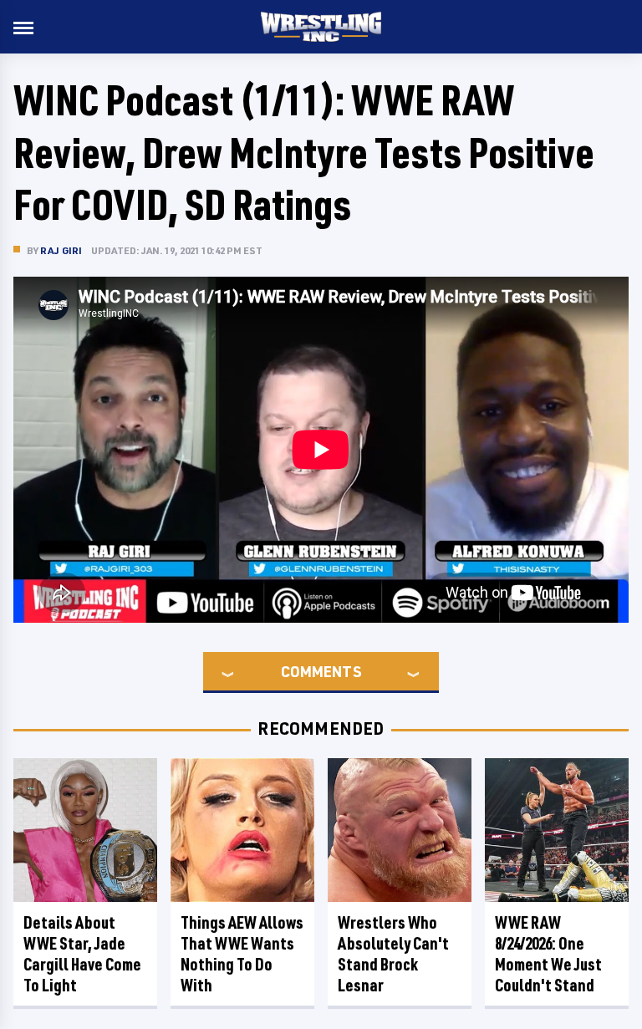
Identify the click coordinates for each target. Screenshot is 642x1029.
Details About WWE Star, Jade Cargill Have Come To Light (82, 954)
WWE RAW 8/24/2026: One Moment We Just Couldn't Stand (548, 954)
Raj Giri (61, 250)
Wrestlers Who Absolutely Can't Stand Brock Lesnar (393, 954)
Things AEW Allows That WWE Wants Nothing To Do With (242, 954)
